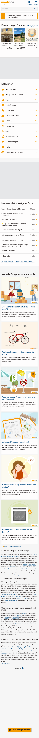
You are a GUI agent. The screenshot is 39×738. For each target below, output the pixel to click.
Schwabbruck (14, 649)
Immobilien (10, 126)
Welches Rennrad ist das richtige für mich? (18, 353)
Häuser (9, 556)
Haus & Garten (11, 89)
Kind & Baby (10, 110)
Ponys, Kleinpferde (17, 596)
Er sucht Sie (15, 556)
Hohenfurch (5, 649)
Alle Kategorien (6, 663)
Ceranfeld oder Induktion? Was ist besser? (17, 531)
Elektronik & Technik (13, 116)
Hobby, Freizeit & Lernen (14, 95)
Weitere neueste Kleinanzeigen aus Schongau (18, 262)
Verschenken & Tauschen (15, 152)
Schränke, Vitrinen (7, 569)
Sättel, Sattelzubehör (11, 600)
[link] (7, 39)
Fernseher (16, 617)
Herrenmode (30, 624)
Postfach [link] (29, 4)
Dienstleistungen (12, 137)
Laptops (6, 617)
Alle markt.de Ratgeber (12, 546)
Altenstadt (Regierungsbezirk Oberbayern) (24, 647)
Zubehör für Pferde (22, 598)
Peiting (21, 649)
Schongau (17, 575)
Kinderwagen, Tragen (29, 564)
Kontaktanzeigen (12, 142)
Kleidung (12, 567)
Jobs (7, 131)
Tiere (7, 100)
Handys (19, 615)
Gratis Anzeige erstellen (21, 730)
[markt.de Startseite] (7, 2)
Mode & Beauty (11, 105)
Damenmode (19, 624)
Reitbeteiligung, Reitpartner (9, 594)
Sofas (24, 613)
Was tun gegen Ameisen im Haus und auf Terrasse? (18, 398)
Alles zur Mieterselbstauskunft (15, 442)
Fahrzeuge (9, 121)
